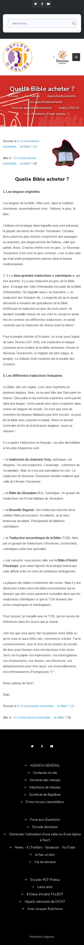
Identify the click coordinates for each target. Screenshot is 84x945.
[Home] (17, 56)
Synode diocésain (45, 827)
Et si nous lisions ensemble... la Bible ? (40, 717)
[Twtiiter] (35, 4)
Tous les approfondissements (32, 108)
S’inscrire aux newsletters (45, 802)
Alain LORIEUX (69, 108)
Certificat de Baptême (45, 794)
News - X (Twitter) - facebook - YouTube (45, 847)
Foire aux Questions (45, 819)
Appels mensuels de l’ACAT (45, 901)
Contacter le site (45, 773)
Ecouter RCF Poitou (45, 879)
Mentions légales (42, 937)
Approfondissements (61, 96)
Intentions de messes (45, 787)
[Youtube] (48, 4)
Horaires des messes (45, 780)
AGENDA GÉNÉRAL (45, 765)
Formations (32, 96)
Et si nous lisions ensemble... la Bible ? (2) (45, 706)
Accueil (13, 96)
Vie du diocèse (45, 862)
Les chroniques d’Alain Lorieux (45, 114)
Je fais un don (45, 854)
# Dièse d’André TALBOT (45, 894)
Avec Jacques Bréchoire (45, 909)
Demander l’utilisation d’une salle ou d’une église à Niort (45, 837)
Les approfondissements (45, 102)
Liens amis (45, 887)
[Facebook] (42, 4)
